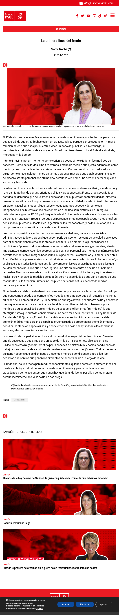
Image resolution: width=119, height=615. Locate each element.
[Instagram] (94, 16)
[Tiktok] (100, 16)
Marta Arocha (19, 400)
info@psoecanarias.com (98, 3)
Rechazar (85, 604)
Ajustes (104, 604)
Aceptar (66, 604)
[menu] (112, 15)
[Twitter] (82, 16)
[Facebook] (77, 16)
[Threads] (105, 16)
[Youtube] (88, 16)
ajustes (39, 608)
